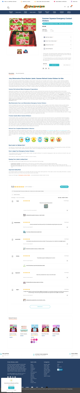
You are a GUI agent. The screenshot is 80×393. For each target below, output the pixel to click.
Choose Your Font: (50, 44)
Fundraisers (33, 368)
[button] (33, 186)
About (32, 364)
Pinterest (12, 377)
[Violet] (34, 342)
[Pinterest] (48, 68)
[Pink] (34, 340)
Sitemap (32, 381)
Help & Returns (34, 378)
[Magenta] (36, 340)
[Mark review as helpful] (67, 210)
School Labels (25, 12)
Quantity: (45, 63)
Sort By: (60, 197)
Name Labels (33, 12)
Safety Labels (54, 12)
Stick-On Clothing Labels (62, 130)
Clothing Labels (40, 12)
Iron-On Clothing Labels (51, 130)
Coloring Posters (62, 12)
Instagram (10, 377)
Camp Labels (18, 12)
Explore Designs (69, 12)
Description (11, 73)
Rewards (32, 376)
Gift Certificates (34, 372)
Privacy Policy (33, 382)
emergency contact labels (24, 175)
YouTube (15, 377)
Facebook (8, 377)
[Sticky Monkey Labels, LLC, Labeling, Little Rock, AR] (60, 370)
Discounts (33, 377)
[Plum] (32, 342)
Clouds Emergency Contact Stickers (59, 333)
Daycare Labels (11, 12)
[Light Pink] (32, 340)
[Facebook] (43, 68)
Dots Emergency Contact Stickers (38, 333)
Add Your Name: (49, 37)
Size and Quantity (20, 73)
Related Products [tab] (13, 318)
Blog (31, 379)
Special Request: (49, 48)
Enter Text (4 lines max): (51, 40)
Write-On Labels (47, 12)
